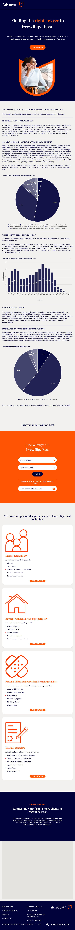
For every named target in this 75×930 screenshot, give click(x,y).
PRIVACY (31, 924)
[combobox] (34, 460)
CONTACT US (6, 918)
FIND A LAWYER (37, 581)
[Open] (54, 460)
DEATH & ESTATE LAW (34, 920)
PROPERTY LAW (32, 911)
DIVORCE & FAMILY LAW (35, 907)
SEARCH (37, 474)
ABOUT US (5, 914)
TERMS (39, 924)
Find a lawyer (37, 47)
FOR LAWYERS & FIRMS (10, 911)
